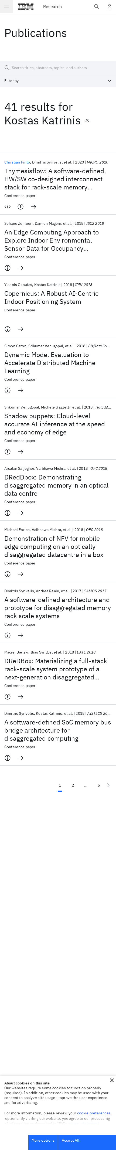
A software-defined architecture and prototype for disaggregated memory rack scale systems (57, 608)
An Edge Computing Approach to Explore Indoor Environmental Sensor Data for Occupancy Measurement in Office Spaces (51, 240)
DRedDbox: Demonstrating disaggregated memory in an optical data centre (56, 485)
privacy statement (83, 1123)
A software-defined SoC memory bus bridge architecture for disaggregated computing (57, 730)
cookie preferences (94, 1113)
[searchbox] (58, 67)
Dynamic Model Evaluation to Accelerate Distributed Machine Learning (49, 363)
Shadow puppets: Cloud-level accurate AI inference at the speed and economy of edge (54, 424)
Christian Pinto (17, 162)
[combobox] (58, 80)
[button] (112, 1080)
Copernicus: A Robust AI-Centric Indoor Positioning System (51, 297)
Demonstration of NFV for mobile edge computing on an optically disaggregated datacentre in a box (53, 546)
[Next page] (108, 785)
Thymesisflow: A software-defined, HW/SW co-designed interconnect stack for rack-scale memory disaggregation (55, 179)
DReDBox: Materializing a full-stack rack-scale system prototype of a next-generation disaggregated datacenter (55, 669)
